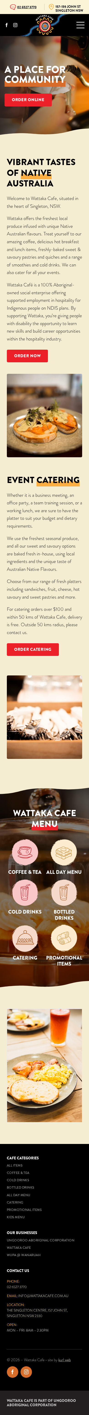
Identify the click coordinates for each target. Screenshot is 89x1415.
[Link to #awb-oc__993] (80, 25)
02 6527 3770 (17, 1287)
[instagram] (15, 25)
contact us (16, 632)
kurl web (64, 1360)
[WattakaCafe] (44, 16)
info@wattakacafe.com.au (43, 1296)
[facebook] (7, 25)
